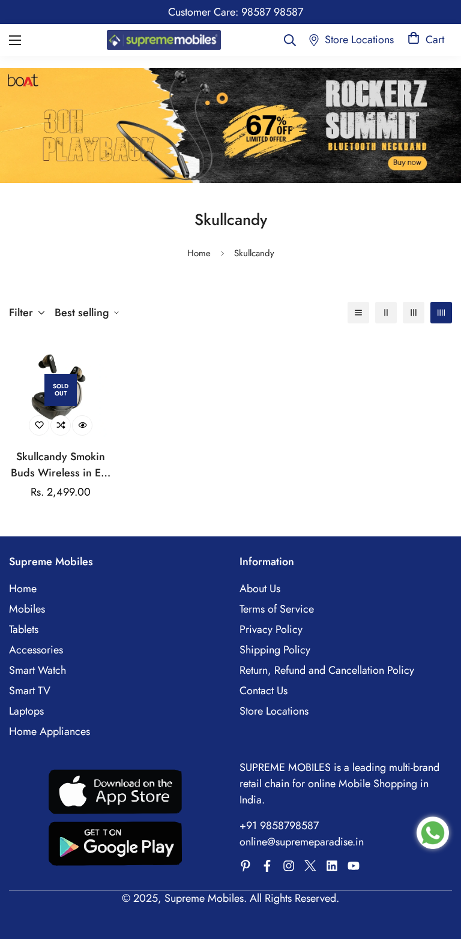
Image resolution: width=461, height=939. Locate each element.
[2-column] (386, 312)
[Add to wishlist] (39, 425)
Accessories (36, 650)
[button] (426, 40)
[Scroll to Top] (437, 873)
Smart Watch (37, 670)
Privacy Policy (271, 629)
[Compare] (60, 425)
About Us (260, 588)
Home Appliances (49, 731)
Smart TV (29, 690)
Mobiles (27, 609)
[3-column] (413, 312)
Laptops (26, 711)
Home (199, 253)
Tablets (23, 629)
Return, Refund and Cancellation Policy (327, 670)
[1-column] (358, 312)
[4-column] (441, 312)
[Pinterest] (246, 866)
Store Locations (274, 711)
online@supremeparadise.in (302, 842)
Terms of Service (277, 609)
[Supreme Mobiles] (164, 39)
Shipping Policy (275, 650)
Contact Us (264, 690)
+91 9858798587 (279, 825)
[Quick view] (82, 425)
